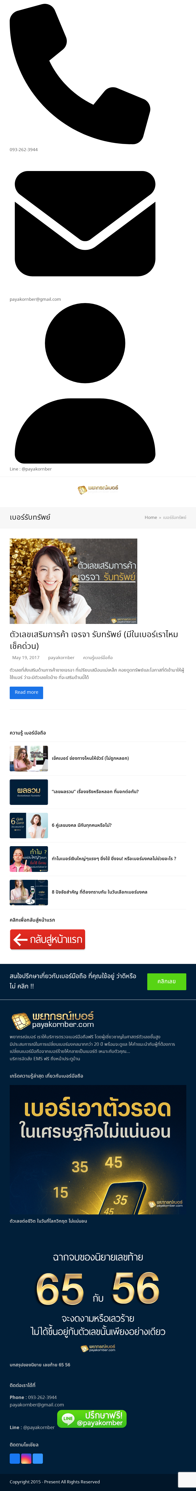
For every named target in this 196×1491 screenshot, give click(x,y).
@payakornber (38, 1427)
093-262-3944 (42, 1397)
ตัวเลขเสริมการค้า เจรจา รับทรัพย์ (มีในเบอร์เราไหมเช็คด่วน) (94, 641)
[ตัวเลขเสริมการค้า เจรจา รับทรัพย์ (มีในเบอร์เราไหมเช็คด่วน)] (73, 580)
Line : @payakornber (31, 469)
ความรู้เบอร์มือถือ (98, 658)
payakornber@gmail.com (37, 1405)
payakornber (61, 658)
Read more (26, 692)
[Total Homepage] (53, 1029)
